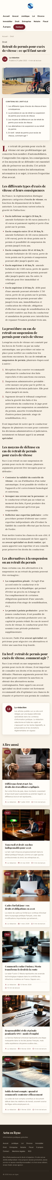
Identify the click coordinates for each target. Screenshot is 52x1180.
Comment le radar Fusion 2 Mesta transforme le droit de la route (23, 968)
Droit (17, 21)
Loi (33, 16)
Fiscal (45, 21)
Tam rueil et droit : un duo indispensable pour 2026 (19, 846)
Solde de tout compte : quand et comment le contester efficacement (23, 1093)
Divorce (40, 16)
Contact (19, 27)
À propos (7, 27)
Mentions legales (18, 1151)
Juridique (25, 16)
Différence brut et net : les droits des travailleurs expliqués (22, 785)
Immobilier (7, 21)
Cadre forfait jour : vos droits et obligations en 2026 (20, 907)
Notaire (37, 21)
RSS (29, 1151)
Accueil (6, 16)
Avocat (15, 16)
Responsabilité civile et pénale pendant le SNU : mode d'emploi (22, 1032)
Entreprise (26, 21)
